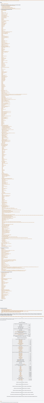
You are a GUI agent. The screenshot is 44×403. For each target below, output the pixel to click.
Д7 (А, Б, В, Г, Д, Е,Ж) (3, 12)
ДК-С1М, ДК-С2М (4, 146)
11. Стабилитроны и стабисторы (4, 205)
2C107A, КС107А (3, 241)
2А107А (3, 156)
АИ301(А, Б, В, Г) (4, 135)
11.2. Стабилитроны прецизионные (5, 226)
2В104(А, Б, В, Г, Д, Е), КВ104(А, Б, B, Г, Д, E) (6, 112)
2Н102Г (9, 316)
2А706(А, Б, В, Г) (3, 204)
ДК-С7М (3, 147)
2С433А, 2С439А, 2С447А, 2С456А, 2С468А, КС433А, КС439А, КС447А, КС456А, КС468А (11, 221)
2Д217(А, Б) (2, 39)
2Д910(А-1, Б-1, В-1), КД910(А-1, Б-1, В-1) (5, 102)
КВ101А (2, 110)
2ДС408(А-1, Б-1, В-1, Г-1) (4, 93)
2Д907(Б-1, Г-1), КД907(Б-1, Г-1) (4, 100)
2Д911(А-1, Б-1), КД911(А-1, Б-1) (4, 103)
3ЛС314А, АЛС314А (3, 285)
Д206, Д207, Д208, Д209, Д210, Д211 (5, 16)
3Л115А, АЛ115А (3, 276)
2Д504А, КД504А (3, 77)
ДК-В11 (2, 164)
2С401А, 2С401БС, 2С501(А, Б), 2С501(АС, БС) (6, 243)
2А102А (3, 153)
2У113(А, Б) (2, 258)
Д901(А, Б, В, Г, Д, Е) (3, 109)
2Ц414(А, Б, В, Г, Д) (3, 64)
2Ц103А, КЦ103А (3, 49)
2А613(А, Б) (3, 201)
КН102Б (28, 316)
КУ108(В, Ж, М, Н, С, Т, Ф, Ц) (4, 255)
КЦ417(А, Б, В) (3, 66)
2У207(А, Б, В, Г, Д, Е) (3, 263)
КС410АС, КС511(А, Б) (3, 244)
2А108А (3, 157)
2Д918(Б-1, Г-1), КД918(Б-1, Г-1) (4, 106)
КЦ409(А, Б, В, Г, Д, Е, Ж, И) (4, 62)
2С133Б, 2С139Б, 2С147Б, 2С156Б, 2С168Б (6, 210)
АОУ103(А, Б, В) (3, 291)
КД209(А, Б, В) (2, 35)
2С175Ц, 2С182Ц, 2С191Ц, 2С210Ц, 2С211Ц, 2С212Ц (7, 216)
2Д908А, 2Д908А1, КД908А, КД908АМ (5, 101)
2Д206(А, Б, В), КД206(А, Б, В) (4, 33)
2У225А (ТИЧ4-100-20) (3, 269)
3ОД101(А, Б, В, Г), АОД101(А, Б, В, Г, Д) (5, 290)
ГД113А (2, 28)
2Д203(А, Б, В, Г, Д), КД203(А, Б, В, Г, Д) (5, 32)
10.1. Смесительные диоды (4, 145)
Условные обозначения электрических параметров (6, 309)
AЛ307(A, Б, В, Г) (3, 283)
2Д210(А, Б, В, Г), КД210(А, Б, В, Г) (5, 36)
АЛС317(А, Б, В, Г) (3, 286)
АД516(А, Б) (2, 87)
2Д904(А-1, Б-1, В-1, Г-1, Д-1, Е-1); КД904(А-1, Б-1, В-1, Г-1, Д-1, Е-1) (8, 99)
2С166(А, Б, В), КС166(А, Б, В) (5, 229)
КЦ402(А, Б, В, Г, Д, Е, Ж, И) (4, 60)
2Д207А (2, 34)
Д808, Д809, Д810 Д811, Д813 (5, 206)
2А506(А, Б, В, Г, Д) (4, 181)
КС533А (3, 223)
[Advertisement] (3, 304)
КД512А (2, 81)
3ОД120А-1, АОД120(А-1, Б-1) (4, 294)
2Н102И (18, 316)
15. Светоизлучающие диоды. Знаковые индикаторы (6, 278)
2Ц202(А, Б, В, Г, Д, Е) (3, 58)
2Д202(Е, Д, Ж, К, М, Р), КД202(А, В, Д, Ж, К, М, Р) (6, 31)
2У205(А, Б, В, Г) (3, 262)
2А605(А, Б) (3, 197)
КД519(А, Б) (2, 84)
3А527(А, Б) (2, 88)
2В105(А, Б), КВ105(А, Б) (4, 113)
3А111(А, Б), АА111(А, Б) (4, 159)
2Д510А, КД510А (3, 80)
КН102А (25, 316)
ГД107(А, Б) (2, 25)
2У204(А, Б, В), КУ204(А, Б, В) (4, 261)
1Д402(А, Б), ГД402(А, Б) (4, 72)
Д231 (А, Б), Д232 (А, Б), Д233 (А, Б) (5, 20)
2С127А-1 (3, 209)
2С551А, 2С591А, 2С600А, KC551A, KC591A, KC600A (7, 224)
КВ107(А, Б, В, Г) (3, 114)
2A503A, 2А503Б (3, 179)
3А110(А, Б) (3, 158)
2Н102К (21, 316)
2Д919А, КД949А (3, 107)
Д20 (1, 68)
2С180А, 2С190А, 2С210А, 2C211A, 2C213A (6, 217)
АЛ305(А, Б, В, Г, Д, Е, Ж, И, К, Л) (4, 282)
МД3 (1, 11)
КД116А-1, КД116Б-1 (3, 29)
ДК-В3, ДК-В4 (3, 162)
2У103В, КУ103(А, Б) (3, 252)
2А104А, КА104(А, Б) (4, 154)
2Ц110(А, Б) (2, 53)
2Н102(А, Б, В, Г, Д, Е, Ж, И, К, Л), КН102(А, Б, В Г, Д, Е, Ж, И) (7, 250)
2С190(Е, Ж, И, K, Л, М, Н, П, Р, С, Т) (6, 231)
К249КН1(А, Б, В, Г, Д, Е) (4, 295)
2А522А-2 (3, 191)
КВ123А (2, 124)
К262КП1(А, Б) (3, 297)
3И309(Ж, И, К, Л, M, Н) (4, 139)
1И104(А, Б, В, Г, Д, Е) (4, 131)
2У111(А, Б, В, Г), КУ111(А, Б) (4, 257)
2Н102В (6, 316)
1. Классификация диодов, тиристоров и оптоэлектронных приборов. (8, 5)
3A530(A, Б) (2, 89)
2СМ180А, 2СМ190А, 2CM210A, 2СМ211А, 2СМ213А (7, 218)
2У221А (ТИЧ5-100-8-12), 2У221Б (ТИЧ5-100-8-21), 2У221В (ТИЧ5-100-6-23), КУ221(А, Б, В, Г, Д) (11, 267)
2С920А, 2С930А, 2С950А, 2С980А (5, 225)
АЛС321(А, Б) (2, 287)
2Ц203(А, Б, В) (2, 59)
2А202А (3, 172)
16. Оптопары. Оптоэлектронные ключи (5, 289)
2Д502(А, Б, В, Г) (3, 75)
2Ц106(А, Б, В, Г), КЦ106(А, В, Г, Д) (5, 51)
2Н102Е (13, 316)
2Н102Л (23, 316)
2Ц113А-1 (2, 55)
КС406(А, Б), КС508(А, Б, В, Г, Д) (5, 219)
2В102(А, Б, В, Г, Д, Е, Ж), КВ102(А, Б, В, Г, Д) (6, 111)
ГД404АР (2, 61)
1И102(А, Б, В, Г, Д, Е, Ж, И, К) (5, 130)
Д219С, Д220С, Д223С (4, 240)
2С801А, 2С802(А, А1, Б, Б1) (4, 246)
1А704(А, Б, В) (3, 203)
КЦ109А (2, 52)
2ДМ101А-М (2, 22)
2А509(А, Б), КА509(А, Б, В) (5, 183)
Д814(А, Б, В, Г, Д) (4, 207)
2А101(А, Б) (3, 152)
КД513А (2, 82)
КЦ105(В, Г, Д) (2, 50)
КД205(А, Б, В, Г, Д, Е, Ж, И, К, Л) (4, 91)
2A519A (3, 189)
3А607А (3, 198)
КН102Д (35, 316)
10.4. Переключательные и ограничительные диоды (6, 178)
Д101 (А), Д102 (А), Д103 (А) (4, 14)
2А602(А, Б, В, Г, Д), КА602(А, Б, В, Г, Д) (6, 195)
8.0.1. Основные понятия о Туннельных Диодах (7, 126)
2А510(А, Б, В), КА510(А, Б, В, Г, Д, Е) (6, 184)
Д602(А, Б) (3, 166)
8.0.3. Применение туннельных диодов (6, 127)
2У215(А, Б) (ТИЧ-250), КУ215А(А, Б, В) (5, 265)
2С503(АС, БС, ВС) (3, 245)
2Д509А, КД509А (3, 79)
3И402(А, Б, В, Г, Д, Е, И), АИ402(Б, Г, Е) (6, 141)
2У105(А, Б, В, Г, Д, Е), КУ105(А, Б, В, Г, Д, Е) (6, 253)
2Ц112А (2, 54)
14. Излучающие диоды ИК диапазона (5, 272)
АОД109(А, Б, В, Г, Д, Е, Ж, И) (4, 292)
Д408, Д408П (3, 151)
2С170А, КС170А (3, 239)
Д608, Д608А (3, 170)
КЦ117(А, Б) (2, 57)
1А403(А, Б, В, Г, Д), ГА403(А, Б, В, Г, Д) (6, 175)
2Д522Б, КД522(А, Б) (3, 86)
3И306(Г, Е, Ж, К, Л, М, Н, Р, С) (5, 137)
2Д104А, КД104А (3, 24)
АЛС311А (2, 284)
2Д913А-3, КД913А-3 (3, 104)
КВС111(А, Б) (2, 116)
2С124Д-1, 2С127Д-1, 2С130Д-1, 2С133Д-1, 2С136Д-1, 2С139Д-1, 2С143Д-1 (9, 208)
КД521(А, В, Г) (2, 85)
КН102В (30, 316)
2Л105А (2, 280)
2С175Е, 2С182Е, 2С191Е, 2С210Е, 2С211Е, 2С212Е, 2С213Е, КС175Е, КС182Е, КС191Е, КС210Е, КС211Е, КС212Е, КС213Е (15, 237)
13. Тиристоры (2, 248)
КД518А (2, 83)
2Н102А (1, 316)
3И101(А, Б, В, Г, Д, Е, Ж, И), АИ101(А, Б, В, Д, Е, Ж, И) (7, 129)
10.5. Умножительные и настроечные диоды (5, 193)
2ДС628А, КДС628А (3, 97)
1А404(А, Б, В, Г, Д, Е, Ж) (4, 176)
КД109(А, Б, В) (2, 26)
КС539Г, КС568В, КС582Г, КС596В (5, 235)
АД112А (2, 27)
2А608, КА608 (3, 199)
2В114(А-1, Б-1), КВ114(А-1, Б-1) (4, 118)
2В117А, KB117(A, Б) (3, 120)
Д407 (2, 150)
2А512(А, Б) (3, 185)
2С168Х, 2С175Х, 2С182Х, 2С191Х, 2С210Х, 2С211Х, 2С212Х (8, 214)
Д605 (2, 168)
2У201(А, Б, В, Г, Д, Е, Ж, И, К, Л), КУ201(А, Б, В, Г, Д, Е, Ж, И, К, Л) (8, 259)
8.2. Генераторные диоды (4, 132)
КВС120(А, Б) (2, 122)
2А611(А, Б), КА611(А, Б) (4, 200)
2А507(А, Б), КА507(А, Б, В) (5, 182)
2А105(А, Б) (3, 155)
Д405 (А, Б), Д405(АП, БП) (4, 149)
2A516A (3, 187)
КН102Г (33, 316)
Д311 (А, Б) (2, 70)
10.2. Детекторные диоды (4, 161)
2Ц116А (2, 56)
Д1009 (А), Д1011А (3, 47)
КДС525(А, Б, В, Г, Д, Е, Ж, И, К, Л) (5, 95)
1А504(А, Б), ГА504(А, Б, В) (5, 180)
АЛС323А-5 (2, 288)
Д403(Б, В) (3, 148)
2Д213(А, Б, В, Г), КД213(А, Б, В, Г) (5, 37)
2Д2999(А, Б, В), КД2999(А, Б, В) (4, 45)
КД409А (2, 74)
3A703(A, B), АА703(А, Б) (4, 202)
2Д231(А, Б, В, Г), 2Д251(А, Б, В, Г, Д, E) (5, 43)
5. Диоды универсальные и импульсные (5, 67)
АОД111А (2, 293)
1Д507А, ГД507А (3, 78)
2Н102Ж (16, 316)
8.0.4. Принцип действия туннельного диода (6, 128)
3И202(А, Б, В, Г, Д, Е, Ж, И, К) (5, 133)
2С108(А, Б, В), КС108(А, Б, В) (5, 227)
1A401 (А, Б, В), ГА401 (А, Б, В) (5, 174)
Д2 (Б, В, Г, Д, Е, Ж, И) (3, 10)
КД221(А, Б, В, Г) (3, 41)
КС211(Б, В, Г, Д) (3, 233)
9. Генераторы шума (3, 143)
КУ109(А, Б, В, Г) (3, 256)
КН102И (42, 316)
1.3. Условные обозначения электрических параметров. (7, 7)
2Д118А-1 (2, 30)
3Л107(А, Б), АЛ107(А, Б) (4, 274)
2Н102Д (11, 316)
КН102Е (38, 316)
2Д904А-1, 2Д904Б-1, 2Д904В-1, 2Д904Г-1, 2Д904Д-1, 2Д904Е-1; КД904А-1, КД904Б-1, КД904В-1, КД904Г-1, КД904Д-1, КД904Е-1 (14, 311)
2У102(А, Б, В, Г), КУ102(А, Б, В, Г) (5, 251)
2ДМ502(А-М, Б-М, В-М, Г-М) (4, 76)
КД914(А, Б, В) (2, 105)
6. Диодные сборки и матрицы (4, 90)
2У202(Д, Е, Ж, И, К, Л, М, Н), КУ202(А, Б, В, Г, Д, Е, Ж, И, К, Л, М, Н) (8, 260)
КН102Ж (40, 316)
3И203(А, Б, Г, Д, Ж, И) (4, 134)
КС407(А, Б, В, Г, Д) (4, 220)
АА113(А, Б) (3, 160)
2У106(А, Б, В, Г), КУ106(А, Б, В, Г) (5, 254)
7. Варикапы (2, 108)
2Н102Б (4, 316)
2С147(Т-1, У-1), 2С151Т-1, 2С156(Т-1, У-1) (6, 212)
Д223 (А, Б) (2, 18)
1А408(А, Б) (3, 177)
